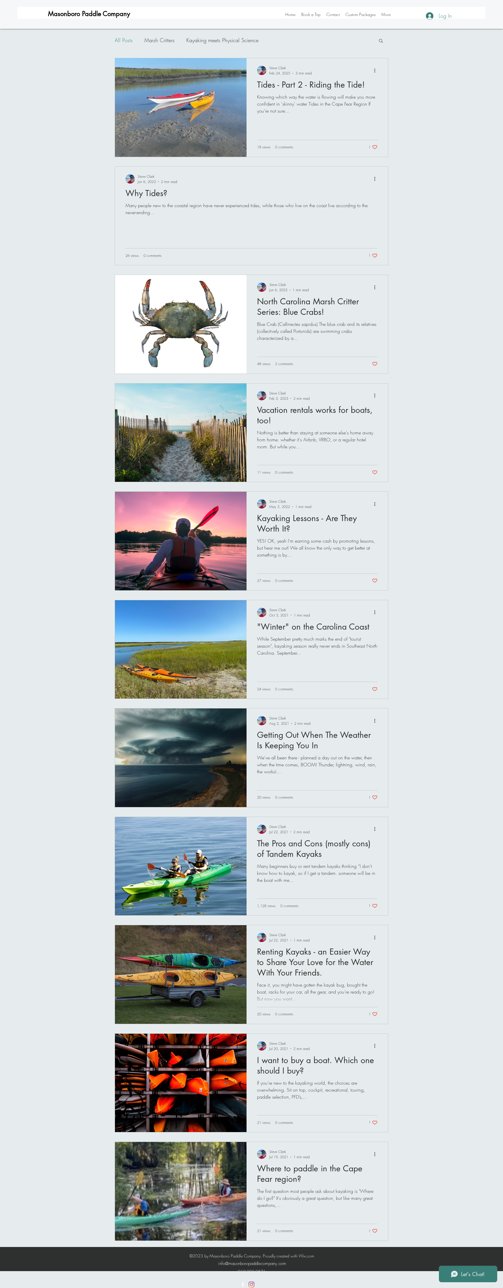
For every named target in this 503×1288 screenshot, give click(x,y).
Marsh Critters (159, 40)
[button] (381, 41)
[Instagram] (251, 1284)
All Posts (124, 40)
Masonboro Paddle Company (89, 14)
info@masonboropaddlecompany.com (252, 1263)
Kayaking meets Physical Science (222, 40)
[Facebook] (243, 1284)
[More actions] (376, 70)
